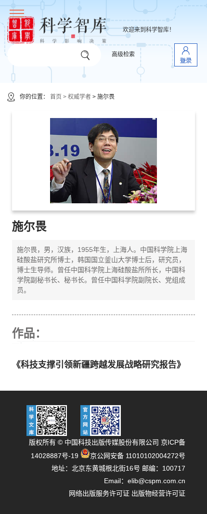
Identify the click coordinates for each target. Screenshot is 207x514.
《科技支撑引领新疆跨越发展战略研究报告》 (98, 364)
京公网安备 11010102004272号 (137, 456)
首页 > (58, 96)
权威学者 (80, 96)
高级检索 (123, 54)
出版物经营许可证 (158, 493)
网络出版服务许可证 (99, 493)
